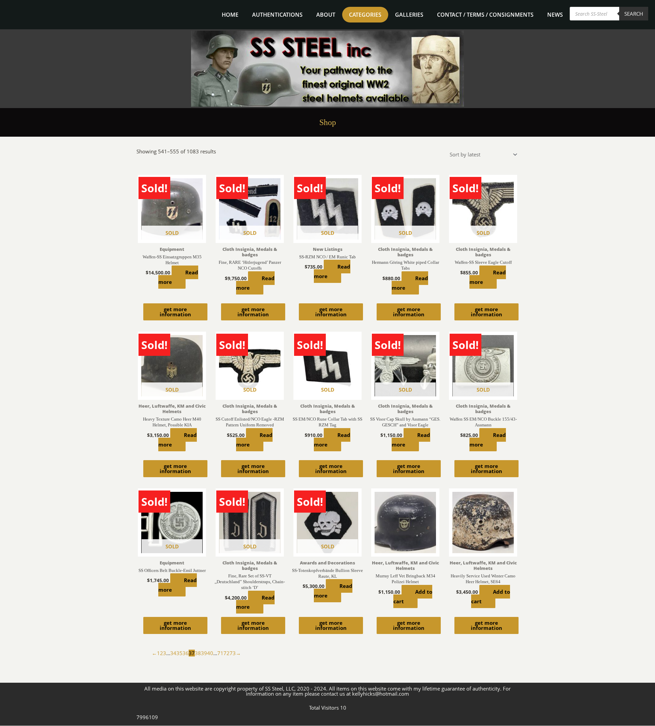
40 (210, 653)
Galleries (409, 14)
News (555, 14)
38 (198, 653)
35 (179, 653)
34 (173, 653)
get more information (175, 312)
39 (204, 653)
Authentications (277, 14)
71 (220, 653)
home (230, 14)
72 (226, 653)
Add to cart (413, 596)
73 (233, 653)
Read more (178, 277)
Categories (365, 14)
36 (186, 653)
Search (633, 13)
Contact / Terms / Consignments (485, 14)
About (325, 14)
